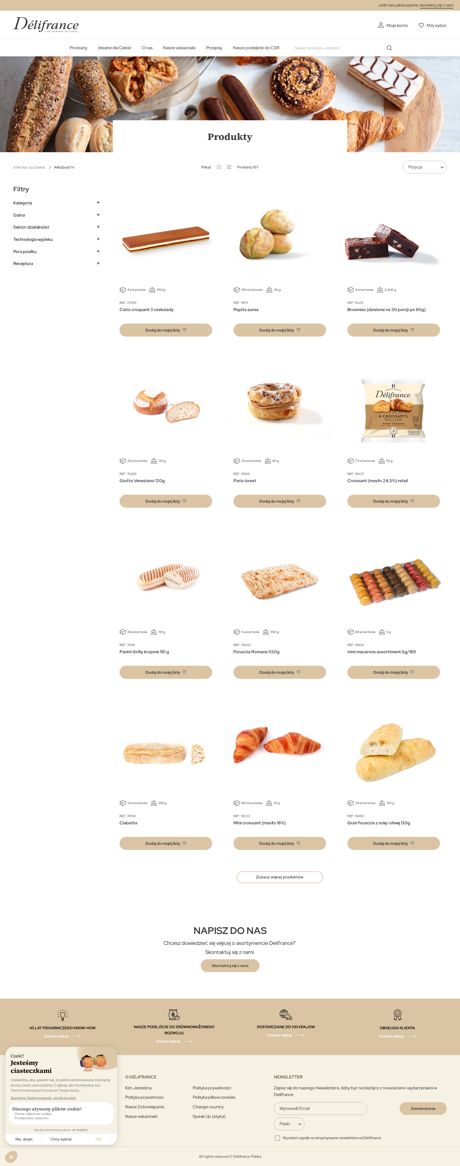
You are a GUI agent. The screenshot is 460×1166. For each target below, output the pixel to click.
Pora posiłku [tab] (25, 251)
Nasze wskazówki (179, 48)
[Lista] (229, 167)
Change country (208, 1107)
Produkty (78, 48)
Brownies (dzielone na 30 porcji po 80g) (386, 309)
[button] (166, 330)
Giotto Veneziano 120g (142, 480)
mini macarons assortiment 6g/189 (381, 652)
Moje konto (397, 25)
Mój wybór (437, 25)
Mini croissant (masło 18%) (259, 823)
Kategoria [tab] (22, 203)
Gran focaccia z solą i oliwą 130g (378, 823)
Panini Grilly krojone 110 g (144, 652)
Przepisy (214, 48)
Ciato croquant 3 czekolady (147, 309)
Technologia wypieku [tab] (33, 239)
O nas (147, 48)
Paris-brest (244, 480)
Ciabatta (128, 823)
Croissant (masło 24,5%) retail (377, 480)
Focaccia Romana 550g (256, 652)
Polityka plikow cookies (214, 1097)
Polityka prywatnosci (144, 1097)
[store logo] (46, 24)
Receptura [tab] (23, 263)
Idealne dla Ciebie (114, 48)
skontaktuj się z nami (436, 5)
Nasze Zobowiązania (144, 1107)
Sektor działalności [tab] (31, 227)
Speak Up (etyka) (209, 1116)
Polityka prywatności (212, 1088)
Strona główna (29, 168)
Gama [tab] (19, 215)
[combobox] (345, 48)
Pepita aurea (245, 309)
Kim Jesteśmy (138, 1088)
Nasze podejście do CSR (256, 48)
